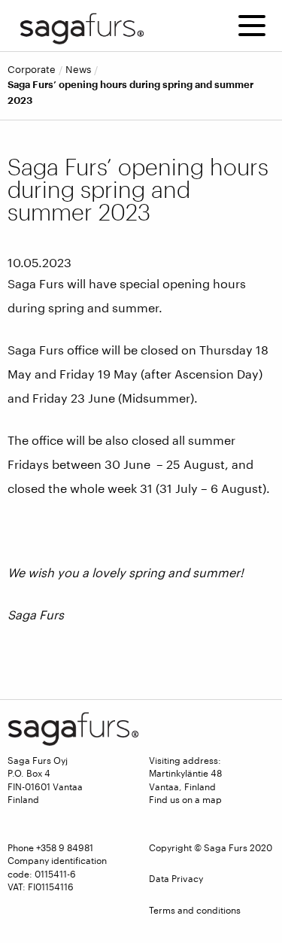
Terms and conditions (195, 910)
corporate (32, 70)
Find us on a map (185, 799)
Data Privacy (176, 878)
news (78, 70)
